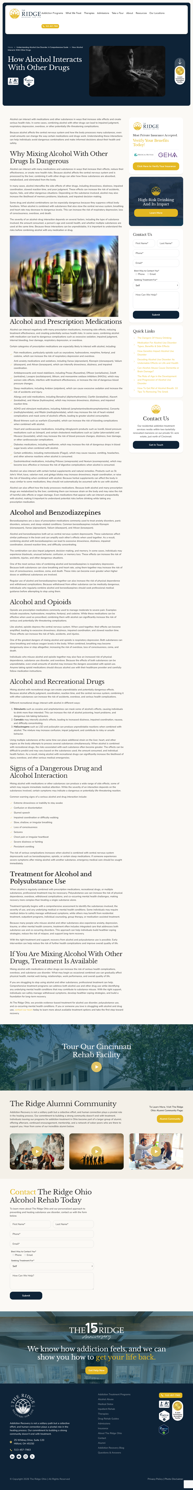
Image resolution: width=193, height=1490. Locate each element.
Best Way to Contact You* (146, 270)
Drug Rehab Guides (108, 1418)
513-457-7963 (51, 26)
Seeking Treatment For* (145, 279)
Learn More (156, 212)
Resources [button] (141, 13)
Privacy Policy (155, 1479)
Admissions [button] (103, 13)
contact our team (24, 1009)
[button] (96, 1066)
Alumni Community (170, 1118)
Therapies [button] (89, 13)
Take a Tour (118, 13)
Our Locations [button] (157, 13)
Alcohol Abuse (106, 1399)
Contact (102, 1438)
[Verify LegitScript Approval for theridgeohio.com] (164, 1429)
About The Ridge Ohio (110, 1433)
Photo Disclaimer (174, 1479)
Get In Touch (156, 444)
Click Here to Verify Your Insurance (156, 166)
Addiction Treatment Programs (114, 1394)
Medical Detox (105, 1404)
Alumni (101, 1442)
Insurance (103, 1428)
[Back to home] (25, 14)
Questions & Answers (109, 1452)
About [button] (129, 13)
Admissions (104, 1423)
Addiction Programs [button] (52, 13)
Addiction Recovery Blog (111, 1447)
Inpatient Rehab (106, 1409)
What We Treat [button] (73, 13)
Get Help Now (96, 1370)
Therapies (103, 1413)
